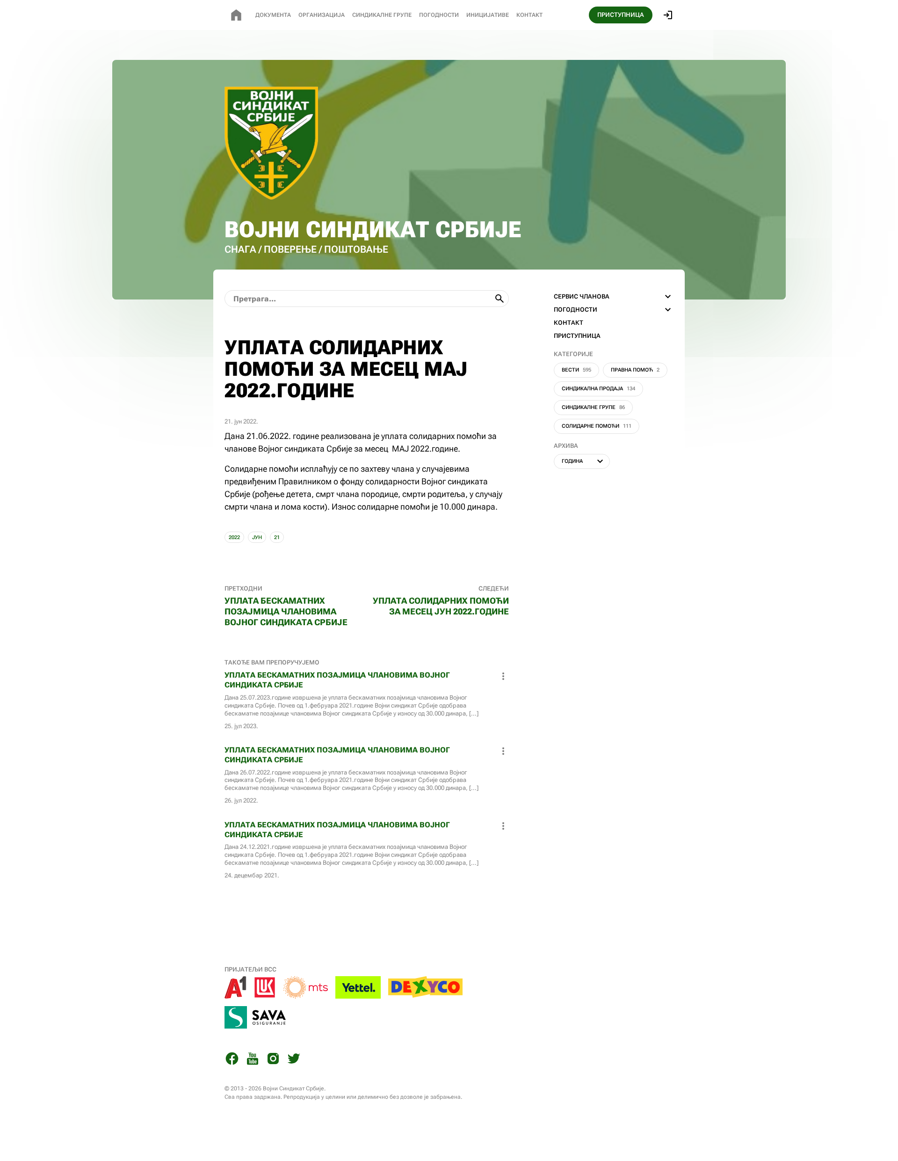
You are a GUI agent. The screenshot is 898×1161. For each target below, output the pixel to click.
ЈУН (257, 537)
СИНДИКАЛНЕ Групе (382, 15)
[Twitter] (293, 1060)
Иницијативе (487, 15)
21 (277, 537)
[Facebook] (231, 1060)
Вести (576, 370)
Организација (321, 15)
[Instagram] (273, 1060)
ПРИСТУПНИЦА (620, 14)
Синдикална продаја (598, 389)
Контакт (529, 15)
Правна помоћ (635, 370)
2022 (234, 537)
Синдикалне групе (593, 407)
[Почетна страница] (236, 14)
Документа (273, 15)
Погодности (439, 15)
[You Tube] (252, 1060)
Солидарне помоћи (596, 426)
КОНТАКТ (568, 322)
